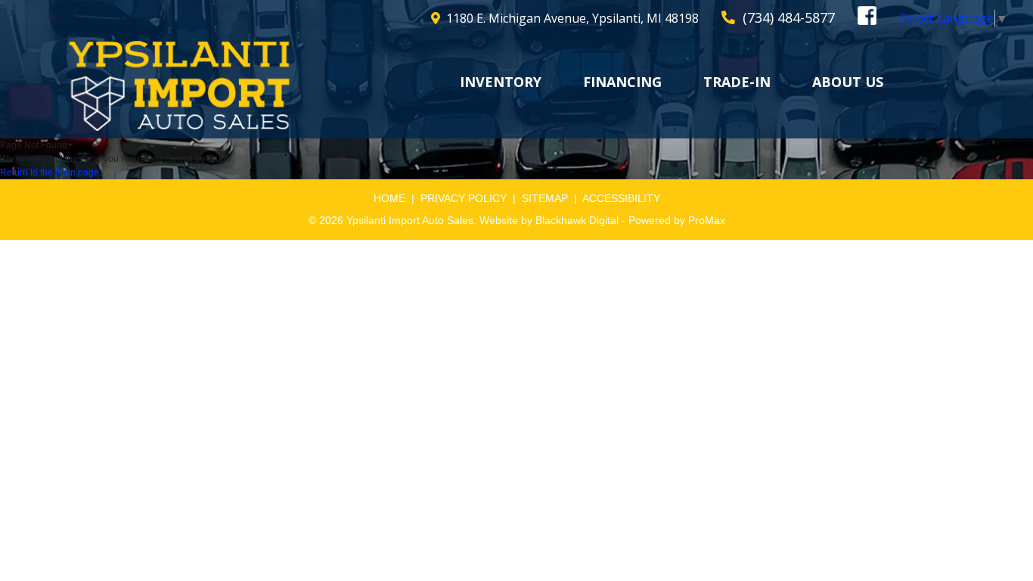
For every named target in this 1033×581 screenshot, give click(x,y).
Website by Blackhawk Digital (549, 220)
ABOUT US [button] (847, 82)
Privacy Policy (463, 198)
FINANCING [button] (622, 82)
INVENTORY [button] (500, 82)
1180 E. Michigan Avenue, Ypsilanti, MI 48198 (572, 18)
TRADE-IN (737, 82)
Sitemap (545, 198)
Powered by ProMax (676, 220)
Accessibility (621, 198)
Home (389, 198)
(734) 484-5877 (789, 17)
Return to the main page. (50, 172)
